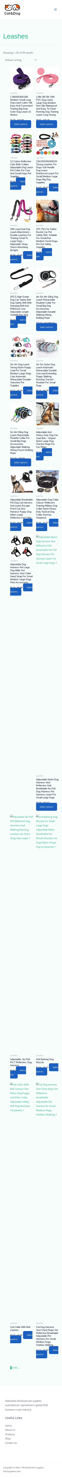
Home (8, 1425)
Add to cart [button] (44, 254)
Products (10, 1434)
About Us (10, 1429)
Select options (20, 124)
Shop (8, 1438)
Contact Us (11, 1442)
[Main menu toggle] (55, 9)
